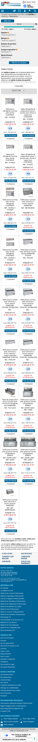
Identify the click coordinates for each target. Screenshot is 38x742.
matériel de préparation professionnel (13, 604)
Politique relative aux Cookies (10, 690)
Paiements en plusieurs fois (10, 646)
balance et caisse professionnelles (12, 612)
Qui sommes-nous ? (7, 674)
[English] (8, 2)
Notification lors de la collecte (14, 739)
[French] (3, 2)
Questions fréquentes (8, 659)
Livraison (3, 648)
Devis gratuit (5, 656)
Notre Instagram (28, 721)
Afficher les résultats (19, 63)
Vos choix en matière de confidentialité (21, 735)
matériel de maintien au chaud (11, 606)
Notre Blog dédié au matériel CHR (12, 708)
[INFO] (8, 32)
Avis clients (4, 682)
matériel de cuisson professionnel (12, 593)
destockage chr (6, 617)
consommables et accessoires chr (12, 620)
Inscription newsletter (8, 667)
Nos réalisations (6, 677)
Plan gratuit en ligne (7, 664)
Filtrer (9, 21)
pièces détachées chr (8, 630)
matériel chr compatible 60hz (10, 627)
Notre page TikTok (29, 718)
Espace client (5, 651)
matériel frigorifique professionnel (12, 596)
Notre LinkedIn (8, 724)
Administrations (6, 654)
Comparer (11, 138)
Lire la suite (19, 86)
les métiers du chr (7, 590)
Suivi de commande (7, 638)
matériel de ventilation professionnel (13, 601)
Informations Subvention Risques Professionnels (16, 703)
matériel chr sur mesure (9, 622)
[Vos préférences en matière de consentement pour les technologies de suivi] (34, 738)
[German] (5, 2)
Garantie (3, 640)
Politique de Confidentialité (10, 688)
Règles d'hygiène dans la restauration (13, 706)
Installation (4, 662)
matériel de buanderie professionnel (13, 614)
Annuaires (4, 696)
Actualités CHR (5, 711)
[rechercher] (35, 11)
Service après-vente (7, 643)
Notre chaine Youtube (11, 721)
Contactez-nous (6, 680)
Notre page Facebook (11, 718)
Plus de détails (10, 135)
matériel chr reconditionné (10, 625)
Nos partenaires (6, 693)
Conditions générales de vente (11, 685)
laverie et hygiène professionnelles (12, 598)
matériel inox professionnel (10, 609)
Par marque (4, 588)
